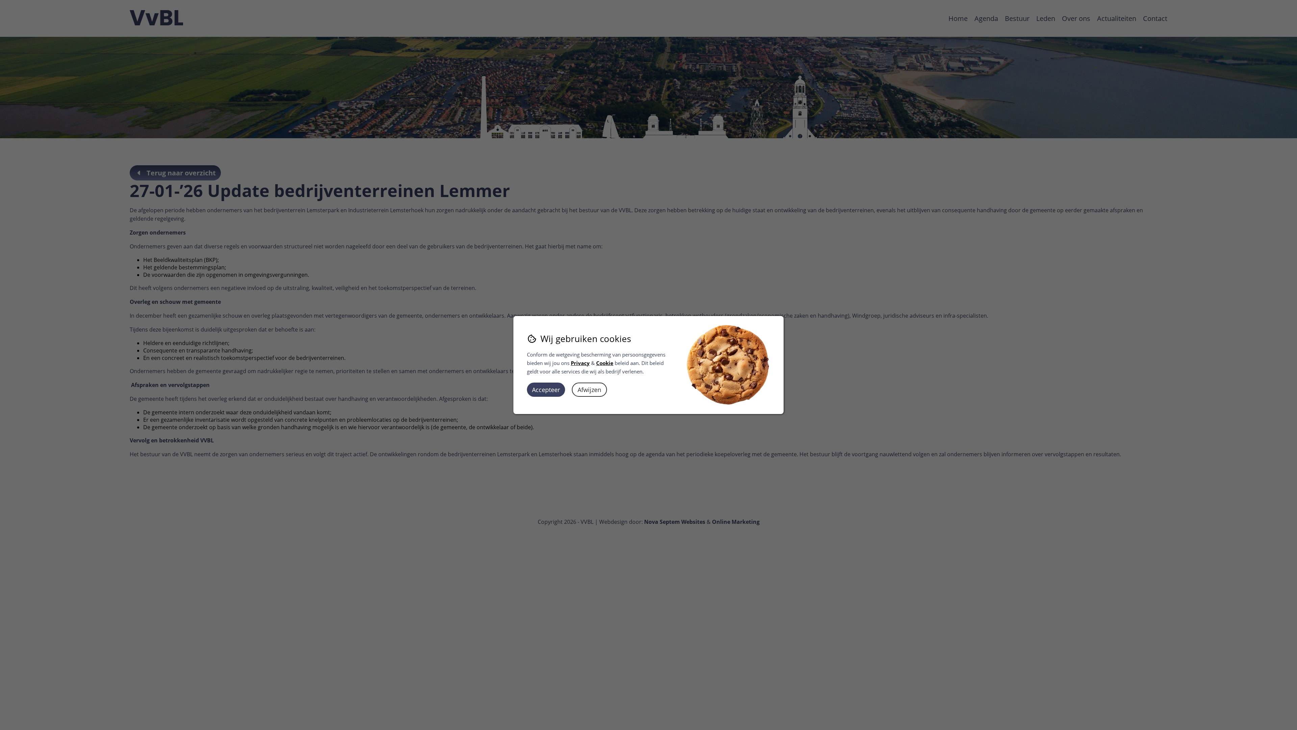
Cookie (604, 363)
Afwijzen (589, 390)
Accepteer (546, 390)
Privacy (580, 363)
